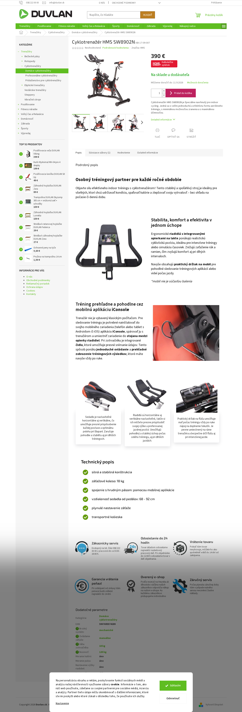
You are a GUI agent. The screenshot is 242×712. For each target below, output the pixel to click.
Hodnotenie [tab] (124, 153)
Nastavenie (62, 703)
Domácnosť (27, 119)
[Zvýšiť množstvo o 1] (164, 91)
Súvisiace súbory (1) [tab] (99, 153)
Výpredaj (25, 133)
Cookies (30, 291)
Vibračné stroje (33, 99)
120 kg (102, 652)
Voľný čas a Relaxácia (32, 114)
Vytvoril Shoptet (214, 704)
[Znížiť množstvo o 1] (164, 95)
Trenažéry (26, 51)
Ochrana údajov (34, 287)
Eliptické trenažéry (35, 85)
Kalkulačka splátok (167, 63)
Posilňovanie (28, 104)
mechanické (106, 630)
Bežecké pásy (32, 56)
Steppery (30, 95)
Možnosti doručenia (197, 82)
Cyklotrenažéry (33, 66)
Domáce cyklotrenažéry (38, 71)
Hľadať (147, 14)
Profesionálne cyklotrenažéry (41, 75)
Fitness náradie (29, 109)
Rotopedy (30, 61)
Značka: (138, 48)
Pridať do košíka (183, 92)
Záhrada (25, 123)
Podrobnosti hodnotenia (115, 48)
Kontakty (31, 294)
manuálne (105, 638)
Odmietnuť (172, 698)
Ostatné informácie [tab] (147, 153)
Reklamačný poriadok (37, 284)
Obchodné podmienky (124, 2)
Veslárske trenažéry (35, 90)
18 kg (102, 646)
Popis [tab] (79, 153)
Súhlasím (175, 685)
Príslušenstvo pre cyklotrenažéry (43, 80)
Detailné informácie (161, 120)
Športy (24, 128)
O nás (102, 2)
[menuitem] (25, 26)
